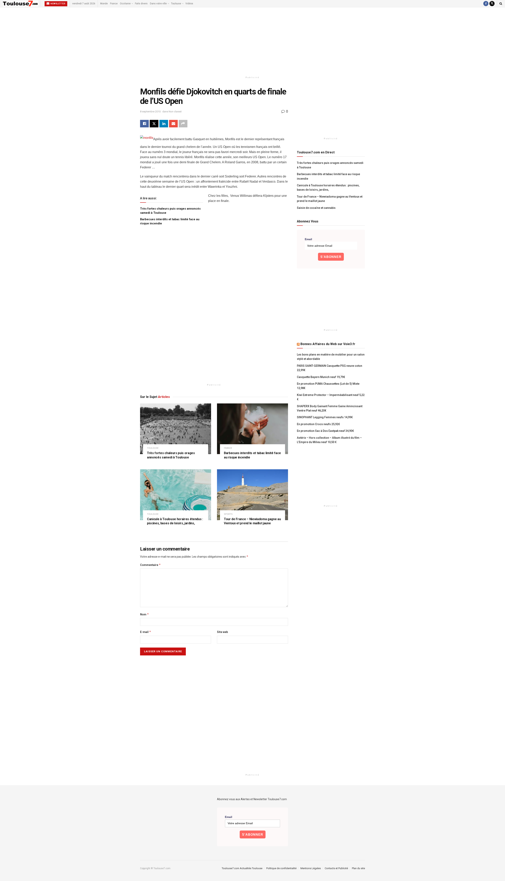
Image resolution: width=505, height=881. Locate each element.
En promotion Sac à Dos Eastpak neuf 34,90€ (325, 430)
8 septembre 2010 (150, 111)
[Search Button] (500, 3)
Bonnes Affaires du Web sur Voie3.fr (327, 344)
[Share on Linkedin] (163, 123)
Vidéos (189, 3)
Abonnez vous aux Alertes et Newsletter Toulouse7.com (252, 799)
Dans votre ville (158, 3)
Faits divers (141, 3)
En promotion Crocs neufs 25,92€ (318, 424)
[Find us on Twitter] (492, 3)
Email (308, 239)
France (114, 3)
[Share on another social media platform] (183, 123)
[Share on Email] (173, 123)
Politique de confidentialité (281, 868)
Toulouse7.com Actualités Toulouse (242, 868)
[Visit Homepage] (20, 4)
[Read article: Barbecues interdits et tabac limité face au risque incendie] (252, 428)
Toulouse (176, 3)
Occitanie (125, 3)
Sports (228, 514)
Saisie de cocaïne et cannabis (316, 207)
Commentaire (150, 565)
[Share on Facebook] (144, 123)
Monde (104, 3)
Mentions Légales (310, 868)
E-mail (145, 632)
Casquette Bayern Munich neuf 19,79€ (321, 377)
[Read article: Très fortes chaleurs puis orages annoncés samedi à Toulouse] (175, 428)
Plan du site (358, 868)
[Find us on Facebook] (485, 3)
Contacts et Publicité (336, 868)
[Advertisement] (252, 40)
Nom (144, 614)
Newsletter (57, 3)
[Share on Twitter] (154, 123)
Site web (222, 632)
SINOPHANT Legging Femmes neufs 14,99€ (325, 417)
